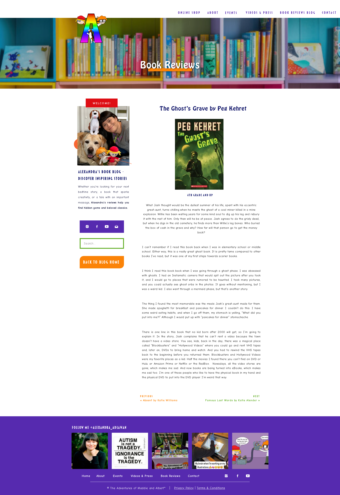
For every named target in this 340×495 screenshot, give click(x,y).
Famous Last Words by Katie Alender (231, 400)
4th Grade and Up (200, 195)
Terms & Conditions (211, 488)
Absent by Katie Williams (160, 400)
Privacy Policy (184, 488)
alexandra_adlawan (109, 427)
